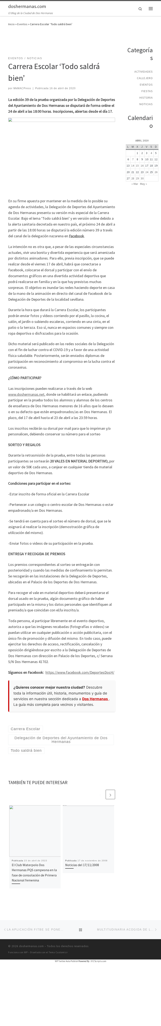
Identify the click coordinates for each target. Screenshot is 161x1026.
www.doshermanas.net (26, 394)
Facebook (76, 236)
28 (132, 178)
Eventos (22, 24)
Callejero (145, 78)
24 (146, 172)
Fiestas (147, 91)
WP (26, 952)
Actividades (143, 71)
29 (137, 178)
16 (142, 165)
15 (137, 165)
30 (142, 178)
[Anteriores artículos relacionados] (100, 794)
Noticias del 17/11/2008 (82, 865)
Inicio (11, 24)
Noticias (146, 104)
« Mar (134, 184)
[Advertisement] (84, 43)
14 (132, 165)
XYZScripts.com (98, 961)
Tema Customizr (58, 952)
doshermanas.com (31, 946)
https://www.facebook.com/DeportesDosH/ (79, 672)
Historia (146, 97)
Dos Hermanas (95, 699)
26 (156, 172)
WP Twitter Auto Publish (66, 961)
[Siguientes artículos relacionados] (110, 794)
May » (143, 184)
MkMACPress (22, 88)
